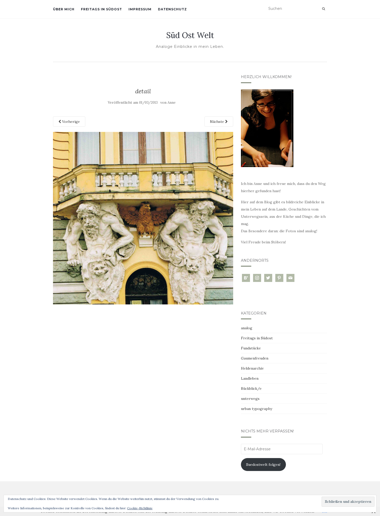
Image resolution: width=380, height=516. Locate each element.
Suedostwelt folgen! (263, 464)
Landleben (250, 378)
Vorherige (70, 121)
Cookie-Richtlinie (140, 508)
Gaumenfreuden (254, 358)
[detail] (143, 217)
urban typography (256, 408)
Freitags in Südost (101, 9)
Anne (172, 102)
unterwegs (250, 398)
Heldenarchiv (252, 368)
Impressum (139, 9)
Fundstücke (251, 348)
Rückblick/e (251, 388)
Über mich (63, 9)
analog (246, 328)
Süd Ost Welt (190, 35)
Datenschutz (172, 9)
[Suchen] (323, 9)
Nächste (217, 121)
